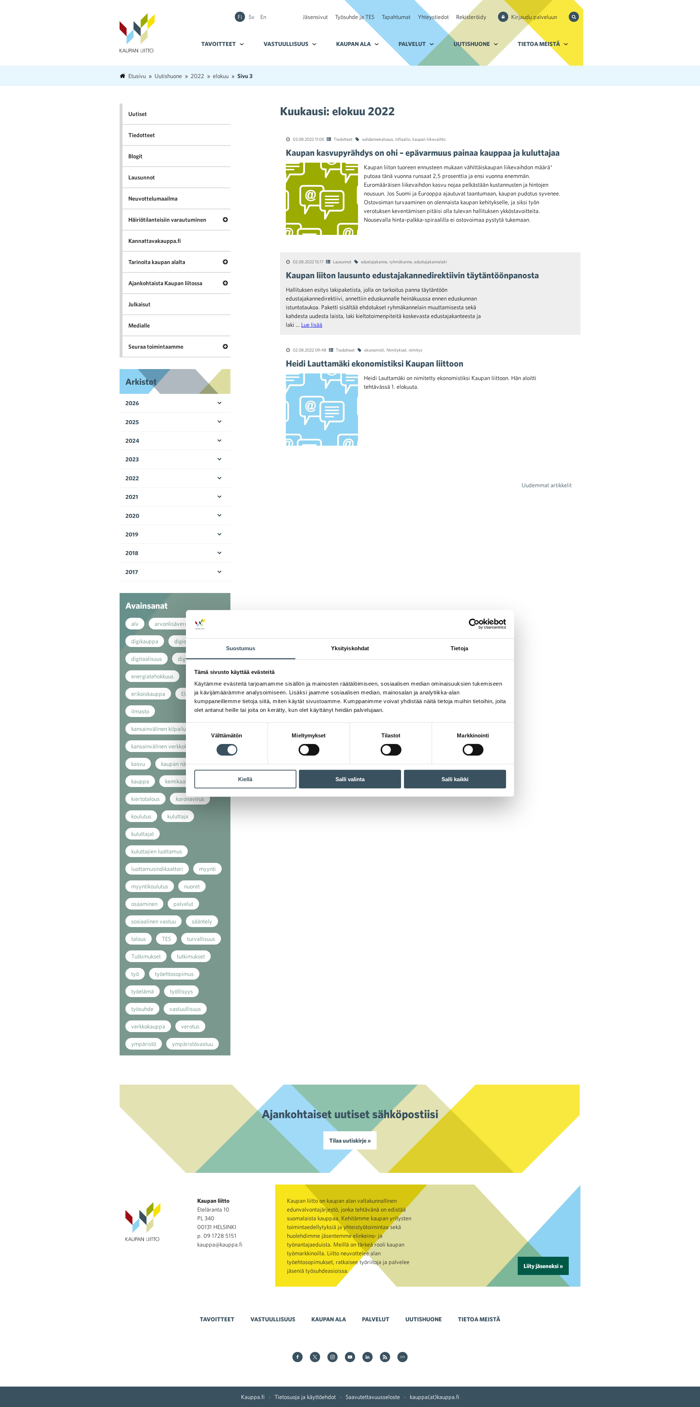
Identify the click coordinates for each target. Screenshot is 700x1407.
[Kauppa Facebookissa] (297, 1357)
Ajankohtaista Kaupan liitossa (165, 283)
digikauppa (144, 641)
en (263, 16)
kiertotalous (145, 798)
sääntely (202, 921)
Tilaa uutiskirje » (350, 1140)
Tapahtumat (396, 16)
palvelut (183, 903)
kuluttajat (142, 833)
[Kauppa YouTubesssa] (350, 1357)
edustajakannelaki (430, 261)
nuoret (192, 886)
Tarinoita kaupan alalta (156, 262)
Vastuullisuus (286, 43)
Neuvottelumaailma (153, 198)
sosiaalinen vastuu (153, 921)
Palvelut (412, 43)
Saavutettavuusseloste (373, 1397)
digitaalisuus (146, 658)
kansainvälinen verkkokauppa (166, 746)
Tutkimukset (146, 956)
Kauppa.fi (253, 1397)
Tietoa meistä (539, 43)
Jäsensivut (315, 16)
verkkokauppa (148, 1026)
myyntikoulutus (149, 886)
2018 (131, 553)
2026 (132, 403)
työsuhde (142, 1008)
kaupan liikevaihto (429, 139)
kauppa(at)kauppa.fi (434, 1397)
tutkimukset (191, 956)
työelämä (142, 991)
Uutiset (137, 114)
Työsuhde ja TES (354, 16)
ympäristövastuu (192, 1043)
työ (135, 973)
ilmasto (140, 711)
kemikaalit (177, 781)
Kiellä (245, 779)
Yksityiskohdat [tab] (350, 648)
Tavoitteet (218, 43)
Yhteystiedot (433, 16)
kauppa (140, 781)
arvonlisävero (171, 623)
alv (135, 623)
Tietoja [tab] (459, 648)
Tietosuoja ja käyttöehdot (305, 1397)
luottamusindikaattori (157, 868)
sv (251, 16)
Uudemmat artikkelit (547, 485)
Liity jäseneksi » (543, 1266)
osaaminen (144, 903)
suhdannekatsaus (377, 139)
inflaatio (402, 139)
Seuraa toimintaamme (155, 346)
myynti (207, 868)
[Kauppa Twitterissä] (315, 1357)
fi (240, 16)
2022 (132, 478)
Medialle (139, 325)
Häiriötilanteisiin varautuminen (167, 219)
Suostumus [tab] (241, 648)
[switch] (309, 750)
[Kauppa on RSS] (385, 1357)
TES (166, 938)
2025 (132, 422)
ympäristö (143, 1043)
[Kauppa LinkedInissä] (367, 1357)
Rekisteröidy (471, 16)
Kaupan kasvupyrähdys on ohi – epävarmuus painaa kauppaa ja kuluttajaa (423, 152)
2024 (132, 440)
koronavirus (190, 798)
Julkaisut (139, 304)
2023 (132, 459)
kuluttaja (177, 816)
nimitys (415, 349)
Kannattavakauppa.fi (154, 240)
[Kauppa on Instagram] (332, 1357)
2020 (132, 515)
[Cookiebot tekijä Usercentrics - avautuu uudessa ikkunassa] (474, 624)
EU (184, 693)
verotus (190, 1026)
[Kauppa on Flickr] (402, 1357)
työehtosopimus (174, 973)
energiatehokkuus (152, 676)
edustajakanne (374, 261)
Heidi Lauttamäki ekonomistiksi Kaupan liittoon (374, 363)
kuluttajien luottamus (156, 851)
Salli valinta (350, 779)
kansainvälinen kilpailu (158, 728)
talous (138, 938)
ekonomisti (374, 349)
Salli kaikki (455, 779)
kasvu (138, 763)
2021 (131, 496)
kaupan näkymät (181, 763)
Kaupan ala (353, 43)
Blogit (135, 156)
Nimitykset (396, 349)
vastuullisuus (185, 1008)
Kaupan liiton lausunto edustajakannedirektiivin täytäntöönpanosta (412, 275)
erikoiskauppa (148, 693)
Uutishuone (472, 43)
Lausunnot (342, 261)
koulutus (141, 816)
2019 (131, 534)
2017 (131, 572)
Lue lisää (311, 324)
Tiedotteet (343, 139)
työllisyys (181, 991)
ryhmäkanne (400, 261)
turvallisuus (201, 938)
